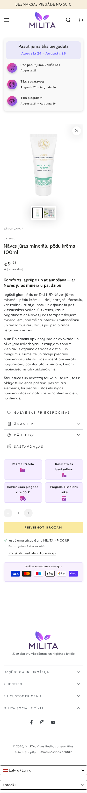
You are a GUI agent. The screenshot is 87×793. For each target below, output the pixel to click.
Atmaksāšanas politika (56, 752)
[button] (68, 20)
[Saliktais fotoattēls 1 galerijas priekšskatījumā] (37, 213)
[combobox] (43, 770)
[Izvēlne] (6, 20)
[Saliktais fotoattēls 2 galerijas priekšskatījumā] (49, 213)
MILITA (30, 746)
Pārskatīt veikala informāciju (32, 553)
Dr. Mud (9, 238)
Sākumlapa (12, 228)
